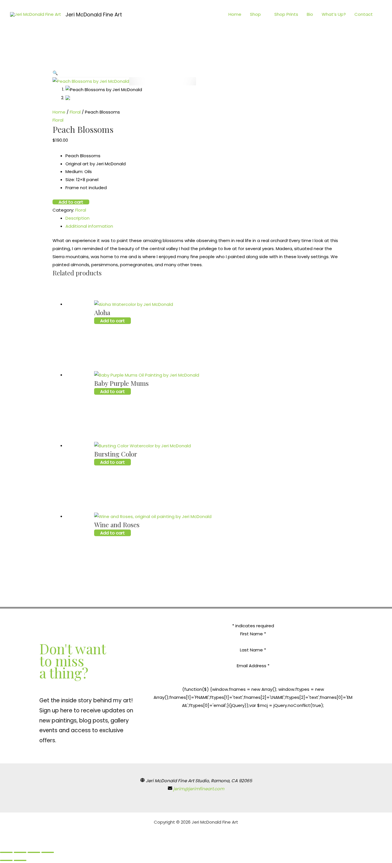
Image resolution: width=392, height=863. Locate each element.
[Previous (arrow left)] (6, 860)
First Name (253, 634)
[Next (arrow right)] (20, 860)
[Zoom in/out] (47, 852)
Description (77, 218)
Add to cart (71, 202)
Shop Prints (286, 14)
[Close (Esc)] (6, 852)
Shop (255, 14)
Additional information (89, 226)
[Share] (20, 852)
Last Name (253, 650)
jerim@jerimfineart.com (198, 789)
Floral (75, 112)
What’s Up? (334, 14)
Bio (310, 14)
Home (234, 14)
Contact (363, 14)
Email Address (253, 666)
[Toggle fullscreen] (34, 852)
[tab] (202, 218)
